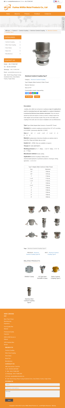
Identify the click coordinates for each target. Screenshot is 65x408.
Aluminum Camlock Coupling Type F (37, 248)
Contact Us (48, 14)
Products (26, 14)
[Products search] (59, 6)
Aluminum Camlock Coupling (37, 30)
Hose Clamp (8, 47)
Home (8, 14)
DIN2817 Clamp (29, 276)
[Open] (63, 24)
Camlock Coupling (23, 30)
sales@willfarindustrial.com (14, 1)
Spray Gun (8, 50)
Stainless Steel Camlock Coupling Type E (29, 300)
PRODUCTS (9, 347)
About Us (17, 14)
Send (9, 400)
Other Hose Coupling (10, 45)
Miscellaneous (9, 53)
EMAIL (37, 96)
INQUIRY (29, 96)
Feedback (37, 14)
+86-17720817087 (29, 1)
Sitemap (54, 405)
